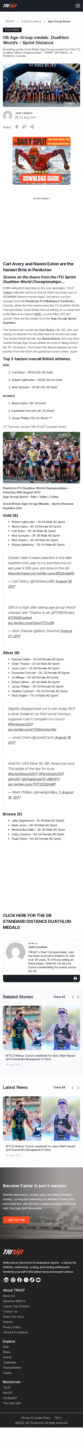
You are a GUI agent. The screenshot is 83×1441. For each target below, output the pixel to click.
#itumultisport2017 (23, 774)
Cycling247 (10, 1398)
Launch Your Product (16, 1306)
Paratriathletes (12, 1367)
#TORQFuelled (19, 618)
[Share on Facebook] (17, 127)
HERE (37, 314)
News (6, 1352)
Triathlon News (31, 21)
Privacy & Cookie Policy (36, 1417)
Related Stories (18, 996)
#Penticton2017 (20, 724)
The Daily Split (12, 1403)
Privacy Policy (12, 1327)
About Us (9, 1296)
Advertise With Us (14, 1301)
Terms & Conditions (15, 1332)
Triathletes (9, 1362)
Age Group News (59, 21)
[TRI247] (10, 5)
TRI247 (9, 21)
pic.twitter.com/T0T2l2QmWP (32, 784)
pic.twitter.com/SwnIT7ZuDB (31, 623)
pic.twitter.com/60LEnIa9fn (52, 573)
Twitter (7, 292)
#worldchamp (19, 573)
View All (59, 997)
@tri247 (14, 779)
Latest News (15, 1087)
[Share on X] (25, 127)
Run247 (8, 1392)
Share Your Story (13, 1316)
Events (7, 1357)
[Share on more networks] (32, 127)
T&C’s (58, 1417)
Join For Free (16, 1219)
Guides (7, 1373)
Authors (8, 1322)
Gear (6, 1347)
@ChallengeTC (34, 779)
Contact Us (10, 1311)
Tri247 (7, 1387)
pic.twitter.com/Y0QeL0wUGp (32, 729)
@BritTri (53, 779)
